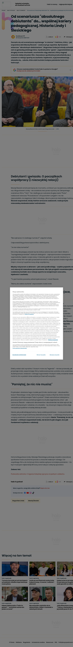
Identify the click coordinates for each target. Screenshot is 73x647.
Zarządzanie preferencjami (19, 354)
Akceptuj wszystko (54, 354)
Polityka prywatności (53, 339)
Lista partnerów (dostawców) (20, 348)
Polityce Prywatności (29, 314)
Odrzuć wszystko (41, 354)
